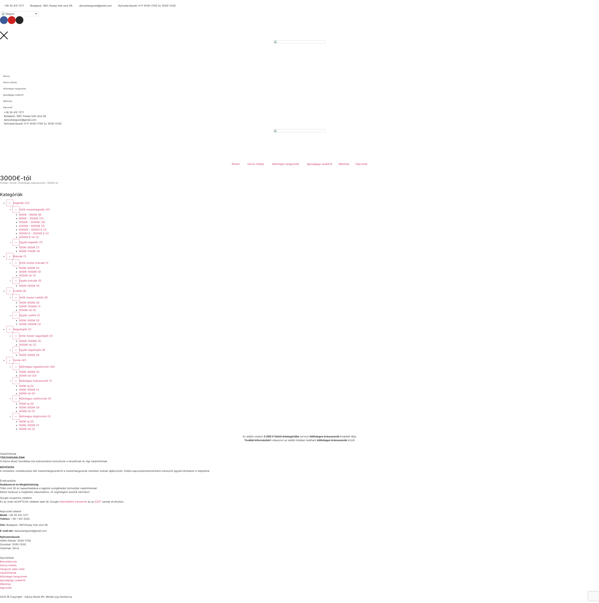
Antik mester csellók (33, 297)
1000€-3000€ (29, 247)
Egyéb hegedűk (31, 242)
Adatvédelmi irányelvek (73, 501)
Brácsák (19, 256)
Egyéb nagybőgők (32, 349)
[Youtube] (12, 20)
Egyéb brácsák (30, 280)
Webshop (343, 163)
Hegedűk (21, 202)
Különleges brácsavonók (32, 183)
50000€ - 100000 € (32, 229)
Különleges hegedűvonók (37, 366)
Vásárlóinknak (8, 572)
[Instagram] (19, 20)
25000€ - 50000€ (32, 225)
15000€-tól (27, 310)
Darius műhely (256, 163)
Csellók (19, 290)
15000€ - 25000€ (32, 222)
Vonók (13, 183)
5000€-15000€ (30, 306)
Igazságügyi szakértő (319, 163)
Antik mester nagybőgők (36, 335)
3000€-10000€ (30, 271)
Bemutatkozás (8, 561)
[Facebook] (4, 20)
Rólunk (236, 163)
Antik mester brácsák (33, 262)
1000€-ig (26, 385)
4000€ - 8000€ (30, 214)
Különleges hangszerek (285, 163)
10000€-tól (27, 275)
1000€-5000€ (29, 302)
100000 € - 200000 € (34, 233)
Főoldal (4, 183)
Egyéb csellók (29, 315)
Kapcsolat (361, 163)
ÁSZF (98, 501)
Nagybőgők (22, 329)
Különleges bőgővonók (35, 416)
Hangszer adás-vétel (12, 569)
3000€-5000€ (29, 251)
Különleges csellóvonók (35, 398)
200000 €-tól (29, 237)
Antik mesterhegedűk (34, 209)
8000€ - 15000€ (31, 218)
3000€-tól (28, 375)
